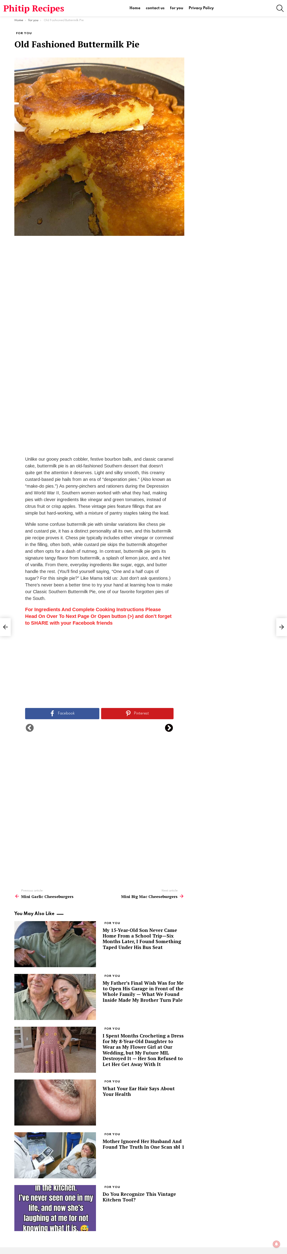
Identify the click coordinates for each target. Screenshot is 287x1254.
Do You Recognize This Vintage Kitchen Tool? (139, 1197)
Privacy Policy (201, 8)
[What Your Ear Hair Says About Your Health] (55, 1102)
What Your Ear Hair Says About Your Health (139, 1091)
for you (176, 8)
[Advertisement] (99, 310)
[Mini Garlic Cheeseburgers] (5, 627)
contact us (155, 8)
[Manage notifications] (276, 1244)
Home (134, 8)
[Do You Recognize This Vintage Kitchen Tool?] (55, 1208)
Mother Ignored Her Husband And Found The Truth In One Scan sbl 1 (143, 1144)
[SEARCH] (280, 8)
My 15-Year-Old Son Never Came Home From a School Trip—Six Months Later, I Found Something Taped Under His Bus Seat (142, 938)
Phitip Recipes (33, 8)
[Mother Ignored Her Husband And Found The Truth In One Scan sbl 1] (55, 1155)
